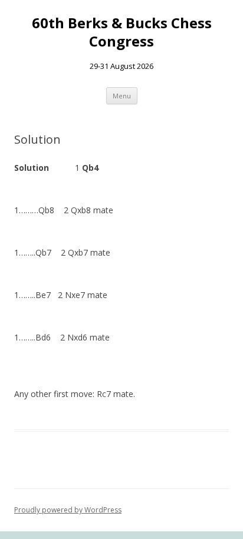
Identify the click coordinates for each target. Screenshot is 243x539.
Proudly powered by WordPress (67, 510)
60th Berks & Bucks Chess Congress (122, 32)
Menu (122, 95)
